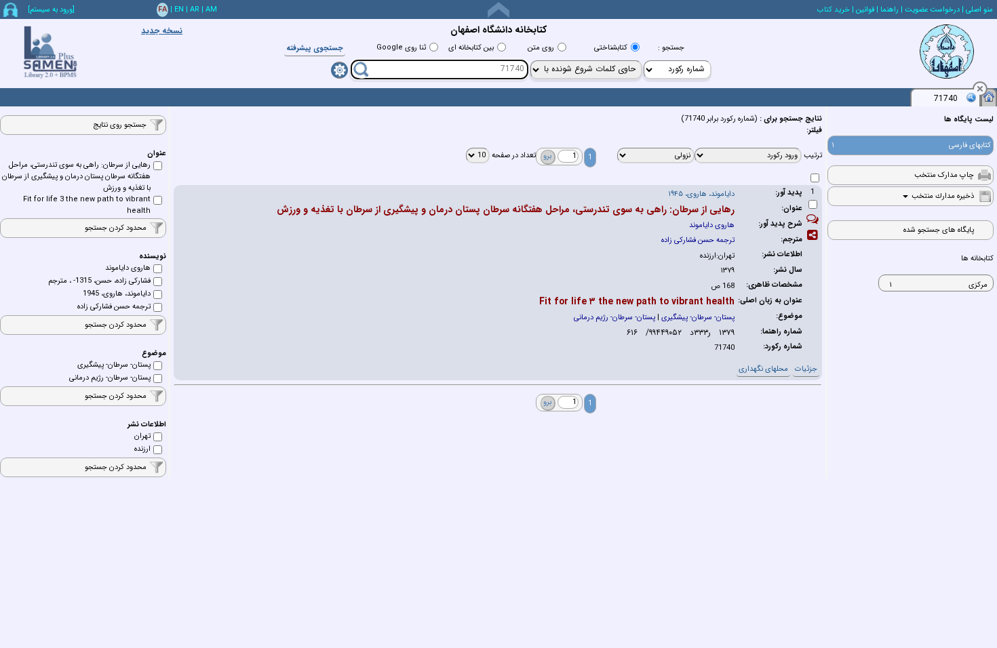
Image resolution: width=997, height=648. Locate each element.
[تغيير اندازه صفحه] (498, 10)
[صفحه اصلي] (988, 96)
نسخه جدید (161, 30)
